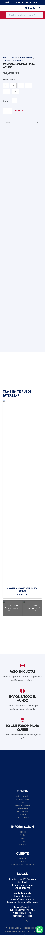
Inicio (5, 58)
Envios (23, 838)
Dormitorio (22, 811)
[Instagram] (18, 920)
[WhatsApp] (14, 920)
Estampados (22, 799)
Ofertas (22, 814)
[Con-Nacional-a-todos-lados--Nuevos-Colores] (8, 8)
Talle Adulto (9, 79)
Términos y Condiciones (22, 864)
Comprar (18, 111)
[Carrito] (40, 8)
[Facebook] (22, 920)
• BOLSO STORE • (22, 817)
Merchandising (22, 805)
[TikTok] (31, 920)
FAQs (22, 835)
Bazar (22, 802)
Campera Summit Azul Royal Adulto (22, 589)
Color (6, 101)
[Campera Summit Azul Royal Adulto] (22, 492)
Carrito (22, 861)
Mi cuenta (22, 858)
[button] (3, 15)
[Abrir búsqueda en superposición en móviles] (24, 15)
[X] (27, 920)
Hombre (6, 60)
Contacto (22, 844)
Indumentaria (26, 58)
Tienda (14, 58)
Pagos (23, 841)
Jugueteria (22, 808)
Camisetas (18, 60)
